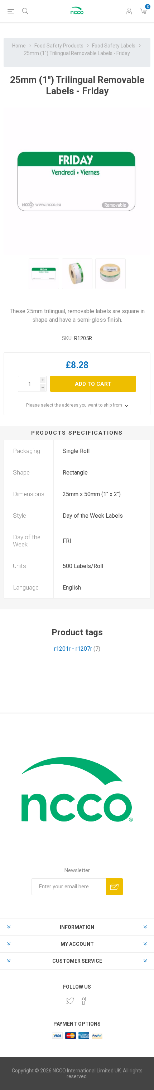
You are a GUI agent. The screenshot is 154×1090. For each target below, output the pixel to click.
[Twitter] (70, 1001)
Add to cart (93, 384)
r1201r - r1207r (73, 648)
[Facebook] (84, 1001)
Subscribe (114, 886)
